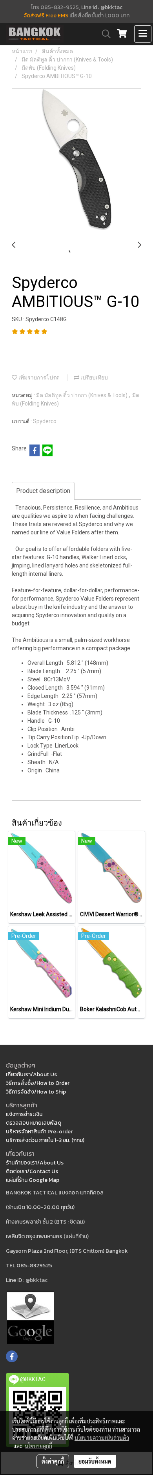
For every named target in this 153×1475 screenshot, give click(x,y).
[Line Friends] (30, 1317)
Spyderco (44, 421)
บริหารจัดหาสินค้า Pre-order (39, 1131)
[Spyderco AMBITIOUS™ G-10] (76, 160)
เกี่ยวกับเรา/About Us (31, 1074)
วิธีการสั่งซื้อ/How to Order (37, 1083)
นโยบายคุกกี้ (38, 1445)
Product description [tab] (43, 491)
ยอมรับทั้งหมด (94, 1461)
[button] (103, 34)
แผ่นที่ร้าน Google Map (32, 1180)
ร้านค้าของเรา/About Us (35, 1163)
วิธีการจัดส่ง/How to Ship (36, 1092)
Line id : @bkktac (101, 7)
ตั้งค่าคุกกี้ (53, 1461)
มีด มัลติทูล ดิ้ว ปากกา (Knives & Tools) (82, 395)
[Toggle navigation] (142, 34)
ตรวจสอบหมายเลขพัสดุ (33, 1123)
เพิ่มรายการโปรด (38, 377)
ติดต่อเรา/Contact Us (32, 1171)
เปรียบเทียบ (93, 377)
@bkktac (36, 1280)
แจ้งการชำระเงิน (24, 1114)
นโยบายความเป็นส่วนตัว (102, 1437)
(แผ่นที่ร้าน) (76, 1236)
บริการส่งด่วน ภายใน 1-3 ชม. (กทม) (45, 1140)
